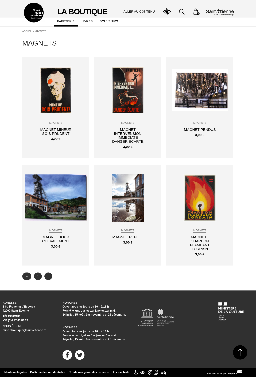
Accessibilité (121, 372)
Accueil (27, 31)
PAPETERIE (66, 21)
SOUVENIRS (109, 21)
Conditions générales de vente (89, 372)
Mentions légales (15, 372)
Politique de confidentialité (47, 372)
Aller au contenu (139, 11)
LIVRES (87, 21)
